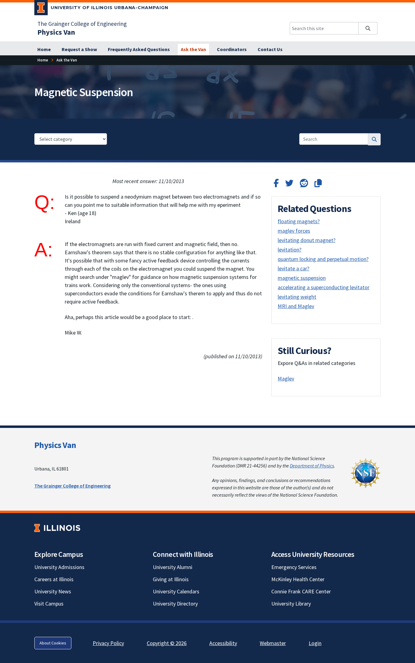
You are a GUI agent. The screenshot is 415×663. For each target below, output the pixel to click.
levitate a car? (293, 268)
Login (315, 643)
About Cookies (52, 643)
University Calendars (176, 591)
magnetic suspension (302, 277)
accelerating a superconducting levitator (323, 287)
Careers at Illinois (54, 579)
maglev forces (294, 230)
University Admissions (59, 567)
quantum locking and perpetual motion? (323, 258)
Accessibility (223, 643)
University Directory (175, 603)
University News (52, 591)
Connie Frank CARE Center (301, 591)
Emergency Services (294, 567)
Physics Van (55, 444)
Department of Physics (312, 466)
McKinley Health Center (297, 579)
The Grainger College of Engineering (82, 23)
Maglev (286, 378)
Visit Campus (48, 603)
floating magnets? (299, 221)
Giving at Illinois (171, 579)
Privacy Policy (108, 643)
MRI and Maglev (296, 306)
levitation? (289, 249)
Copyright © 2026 (167, 643)
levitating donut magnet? (306, 240)
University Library (291, 603)
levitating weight (297, 296)
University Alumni (172, 567)
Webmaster (273, 643)
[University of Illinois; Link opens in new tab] (57, 528)
